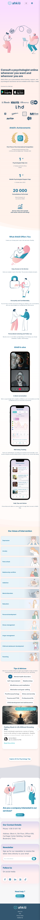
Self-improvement (13, 681)
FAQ (20, 913)
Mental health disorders (22, 676)
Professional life (27, 698)
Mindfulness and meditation (20, 685)
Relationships (28, 681)
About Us (20, 911)
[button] (26, 3)
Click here (20, 814)
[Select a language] (32, 3)
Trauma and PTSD (13, 698)
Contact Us (20, 895)
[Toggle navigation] (26, 3)
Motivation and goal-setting (20, 689)
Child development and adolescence (20, 702)
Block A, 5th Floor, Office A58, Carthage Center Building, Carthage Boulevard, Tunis (18, 836)
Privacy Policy (20, 915)
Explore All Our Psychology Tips (20, 759)
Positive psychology (12, 694)
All (10, 676)
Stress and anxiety (28, 694)
